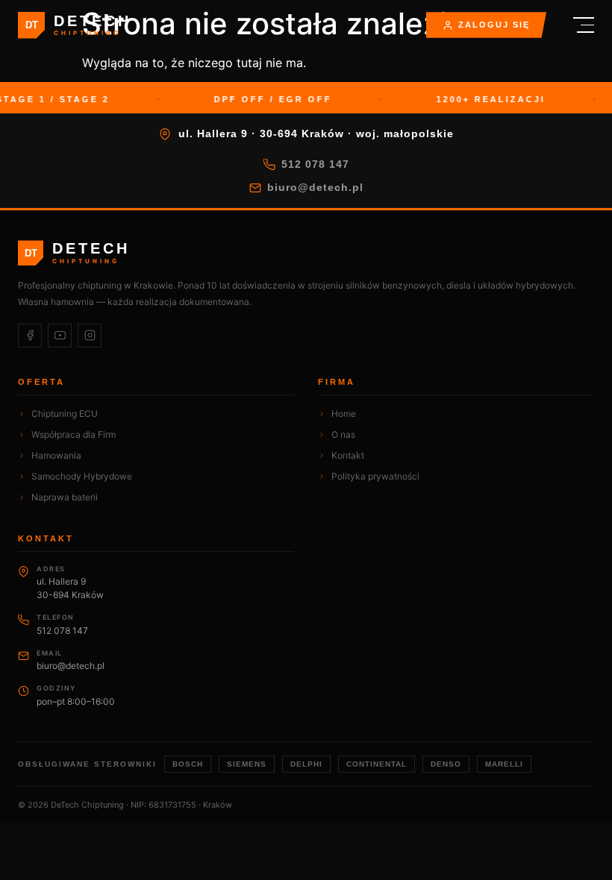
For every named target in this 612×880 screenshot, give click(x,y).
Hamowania (56, 455)
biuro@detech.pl (315, 187)
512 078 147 (315, 164)
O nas (343, 434)
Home (343, 413)
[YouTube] (60, 336)
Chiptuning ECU (64, 413)
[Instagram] (90, 336)
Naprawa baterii (64, 497)
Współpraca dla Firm (73, 434)
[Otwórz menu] (577, 25)
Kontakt (347, 455)
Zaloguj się (494, 24)
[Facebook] (30, 336)
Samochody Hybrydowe (81, 476)
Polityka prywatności (375, 476)
